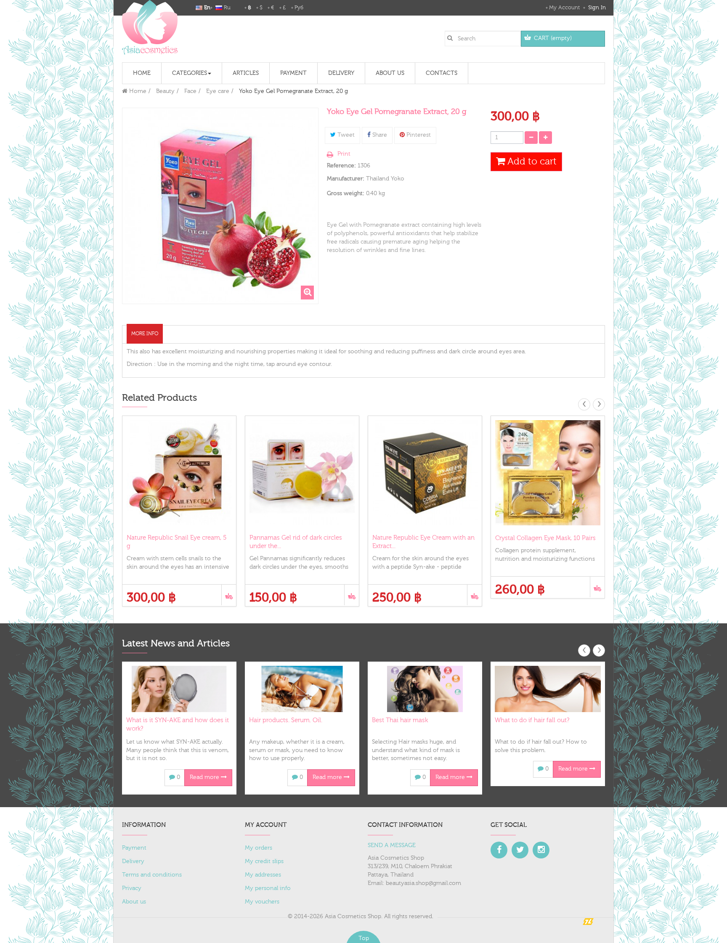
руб (299, 8)
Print (343, 154)
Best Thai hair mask (400, 720)
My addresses (263, 874)
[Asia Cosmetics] (150, 27)
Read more (205, 777)
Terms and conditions (152, 874)
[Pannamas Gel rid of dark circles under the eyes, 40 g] (302, 472)
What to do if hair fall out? (532, 720)
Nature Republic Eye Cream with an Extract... (423, 542)
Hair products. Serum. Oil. (285, 720)
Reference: (341, 165)
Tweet (345, 135)
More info (144, 333)
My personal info (268, 888)
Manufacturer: (345, 178)
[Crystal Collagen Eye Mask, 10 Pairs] (547, 472)
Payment (134, 848)
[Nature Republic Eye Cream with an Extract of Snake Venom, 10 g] (425, 472)
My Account (564, 8)
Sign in (596, 8)
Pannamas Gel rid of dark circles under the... (295, 542)
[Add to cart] (228, 595)
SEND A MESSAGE (392, 845)
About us (134, 901)
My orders (258, 848)
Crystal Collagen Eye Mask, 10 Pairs (545, 538)
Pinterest (418, 135)
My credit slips (264, 861)
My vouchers (262, 901)
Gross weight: (345, 193)
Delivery (133, 861)
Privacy (131, 888)
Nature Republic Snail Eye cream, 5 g (177, 542)
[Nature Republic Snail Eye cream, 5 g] (179, 472)
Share (379, 135)
